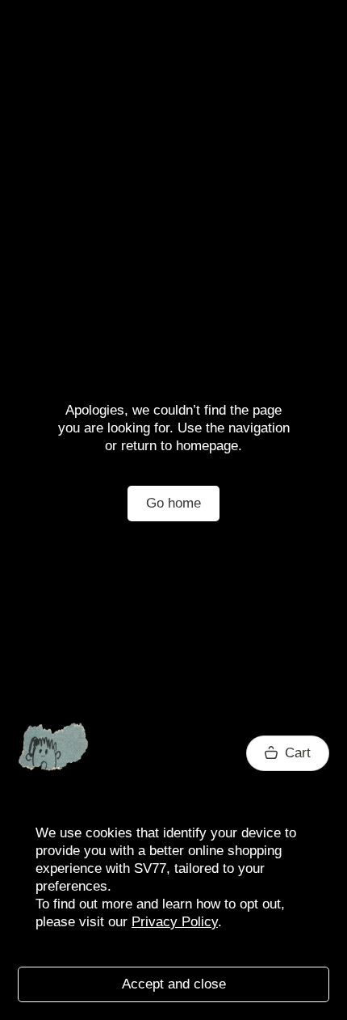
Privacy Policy (175, 921)
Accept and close (174, 984)
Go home (173, 503)
